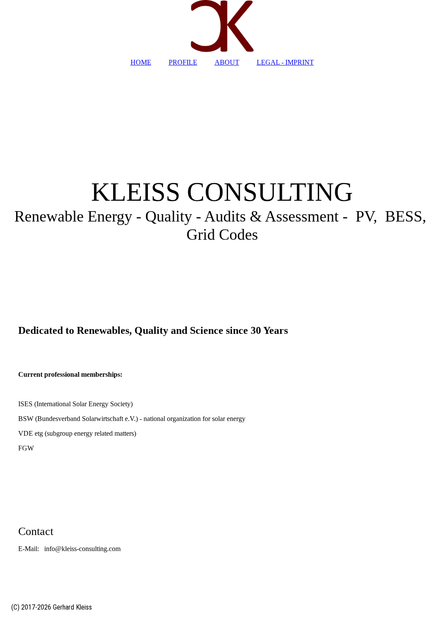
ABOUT (227, 62)
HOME (141, 62)
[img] (222, 26)
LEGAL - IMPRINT (285, 62)
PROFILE (183, 62)
